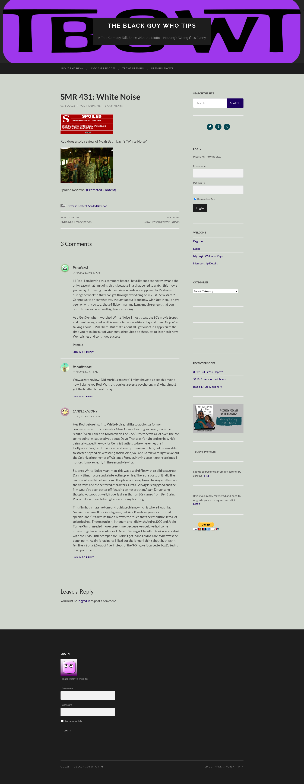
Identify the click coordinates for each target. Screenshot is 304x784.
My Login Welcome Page (208, 256)
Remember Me (206, 199)
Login (196, 248)
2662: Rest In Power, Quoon (161, 220)
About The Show (72, 68)
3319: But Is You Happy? (208, 371)
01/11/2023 (68, 105)
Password (199, 182)
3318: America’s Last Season (210, 379)
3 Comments (114, 105)
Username (199, 166)
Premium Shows (162, 68)
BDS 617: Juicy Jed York (207, 386)
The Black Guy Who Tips (152, 25)
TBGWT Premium (133, 68)
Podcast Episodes (102, 68)
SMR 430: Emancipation (76, 220)
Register (198, 241)
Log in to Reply (83, 352)
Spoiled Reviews (97, 205)
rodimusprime (90, 105)
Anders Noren (225, 766)
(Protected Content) (101, 190)
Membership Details (205, 263)
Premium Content (77, 205)
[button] (87, 124)
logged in (84, 601)
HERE (206, 475)
